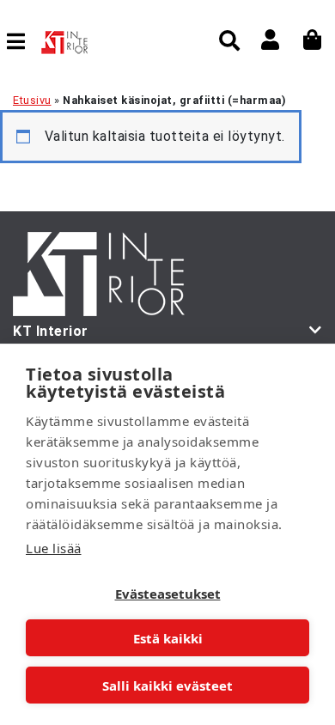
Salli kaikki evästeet (167, 685)
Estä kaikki (168, 638)
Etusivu (32, 100)
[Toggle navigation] (23, 41)
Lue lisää (54, 548)
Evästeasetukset (168, 593)
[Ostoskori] (312, 39)
